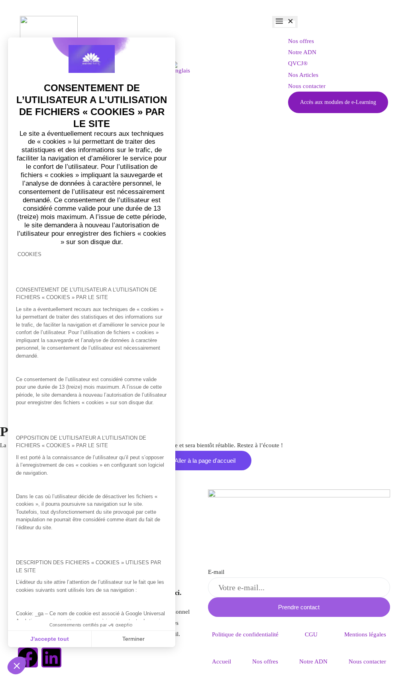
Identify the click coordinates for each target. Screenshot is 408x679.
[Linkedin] (51, 657)
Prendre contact (299, 607)
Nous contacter (367, 661)
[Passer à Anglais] (180, 67)
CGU (311, 634)
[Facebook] (28, 657)
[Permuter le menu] (285, 22)
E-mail (216, 572)
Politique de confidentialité (245, 634)
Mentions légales (365, 634)
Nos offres (265, 661)
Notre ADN (313, 661)
